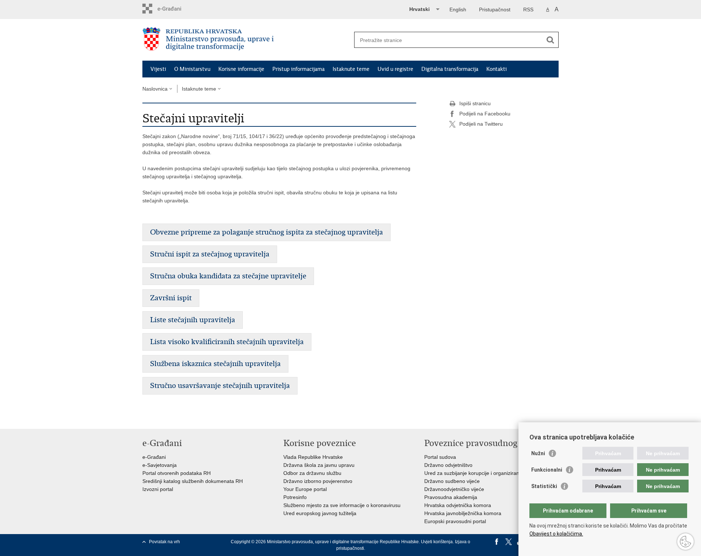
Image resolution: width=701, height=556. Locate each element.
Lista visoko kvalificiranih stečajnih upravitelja (227, 341)
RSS (528, 9)
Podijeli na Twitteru (481, 124)
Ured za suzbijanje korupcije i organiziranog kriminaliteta (489, 473)
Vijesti (158, 69)
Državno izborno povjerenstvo (317, 481)
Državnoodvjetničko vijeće (454, 489)
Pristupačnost (494, 9)
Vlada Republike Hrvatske (313, 457)
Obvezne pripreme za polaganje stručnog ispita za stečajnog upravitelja (266, 232)
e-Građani (154, 457)
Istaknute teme (351, 69)
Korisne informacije (241, 69)
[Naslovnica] (246, 40)
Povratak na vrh (164, 541)
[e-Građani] (173, 9)
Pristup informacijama (298, 69)
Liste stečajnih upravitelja (192, 319)
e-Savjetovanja (159, 465)
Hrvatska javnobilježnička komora (462, 513)
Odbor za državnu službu (312, 473)
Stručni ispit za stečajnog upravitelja (209, 254)
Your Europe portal (305, 489)
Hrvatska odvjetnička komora (457, 505)
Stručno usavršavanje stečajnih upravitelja (220, 385)
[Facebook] (497, 541)
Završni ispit (171, 297)
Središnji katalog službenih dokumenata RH (192, 481)
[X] (508, 541)
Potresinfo (295, 497)
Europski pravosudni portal (455, 521)
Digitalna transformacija (449, 69)
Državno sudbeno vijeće (452, 481)
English (457, 9)
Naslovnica (155, 89)
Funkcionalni (546, 470)
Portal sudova (440, 457)
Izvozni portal (157, 489)
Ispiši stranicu (475, 103)
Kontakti (496, 69)
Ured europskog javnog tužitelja (319, 513)
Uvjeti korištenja (437, 541)
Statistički (544, 486)
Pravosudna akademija (450, 497)
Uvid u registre (395, 69)
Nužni (538, 453)
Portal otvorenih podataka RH (176, 473)
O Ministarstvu (192, 69)
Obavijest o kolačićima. (556, 534)
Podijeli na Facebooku (484, 114)
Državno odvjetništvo (448, 465)
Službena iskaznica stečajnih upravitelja (215, 363)
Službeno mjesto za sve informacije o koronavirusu (342, 505)
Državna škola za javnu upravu (319, 465)
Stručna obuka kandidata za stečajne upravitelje (228, 276)
